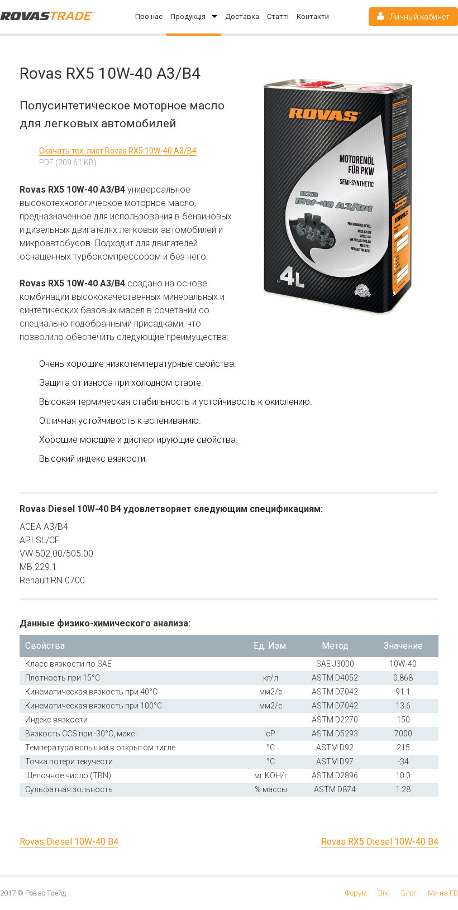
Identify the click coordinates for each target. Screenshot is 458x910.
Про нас (149, 16)
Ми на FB (443, 893)
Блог (409, 893)
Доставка (242, 16)
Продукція (188, 16)
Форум (356, 893)
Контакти (313, 16)
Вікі (384, 893)
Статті (278, 16)
